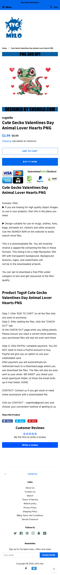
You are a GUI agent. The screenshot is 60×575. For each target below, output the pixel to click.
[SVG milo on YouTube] (44, 534)
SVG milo (39, 563)
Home (4, 48)
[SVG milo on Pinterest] (27, 534)
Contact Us (30, 491)
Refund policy (30, 503)
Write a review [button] (30, 445)
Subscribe (49, 555)
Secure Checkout (30, 519)
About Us (30, 488)
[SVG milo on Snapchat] (38, 534)
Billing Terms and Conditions (30, 515)
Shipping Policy (30, 511)
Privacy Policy (30, 507)
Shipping (6, 141)
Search (30, 495)
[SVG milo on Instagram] (32, 534)
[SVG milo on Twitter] (15, 534)
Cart (56, 7)
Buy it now (30, 161)
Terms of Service (30, 499)
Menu (8, 7)
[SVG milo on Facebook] (21, 534)
